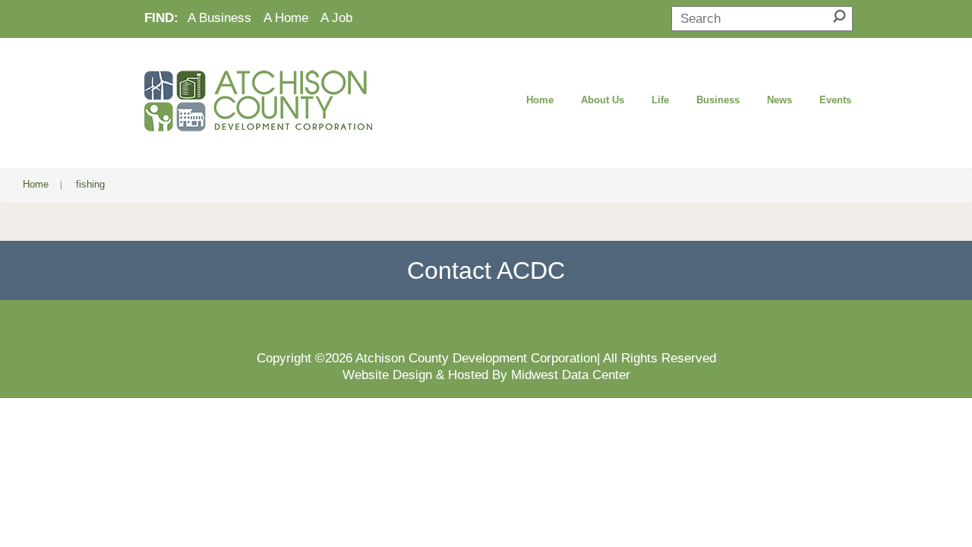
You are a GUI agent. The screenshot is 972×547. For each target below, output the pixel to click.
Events (835, 100)
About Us (602, 100)
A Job (336, 17)
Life (660, 100)
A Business (219, 17)
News (779, 100)
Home (540, 100)
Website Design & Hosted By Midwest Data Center (486, 374)
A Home (286, 17)
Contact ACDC (486, 270)
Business (718, 100)
